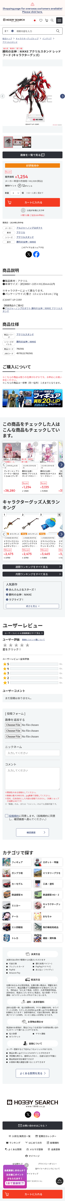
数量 (7, 193)
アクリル (20, 232)
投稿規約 (14, 816)
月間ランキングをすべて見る (31, 574)
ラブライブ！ (16, 599)
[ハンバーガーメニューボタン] (59, 20)
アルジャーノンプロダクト (29, 227)
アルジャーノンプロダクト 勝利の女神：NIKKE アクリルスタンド (32, 310)
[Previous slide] (2, 96)
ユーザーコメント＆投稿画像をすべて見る (22, 633)
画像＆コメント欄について (33, 639)
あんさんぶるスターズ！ (22, 589)
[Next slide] (62, 96)
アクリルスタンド (25, 237)
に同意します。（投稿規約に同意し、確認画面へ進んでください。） (32, 817)
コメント (10, 764)
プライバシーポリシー (47, 1163)
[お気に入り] (40, 20)
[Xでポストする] (29, 254)
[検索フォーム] (52, 20)
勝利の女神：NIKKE (26, 241)
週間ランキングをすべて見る (31, 567)
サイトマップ (32, 1173)
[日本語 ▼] (35, 20)
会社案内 (16, 1163)
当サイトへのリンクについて (47, 1168)
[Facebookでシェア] (36, 254)
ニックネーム (13, 747)
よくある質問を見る (31, 1073)
